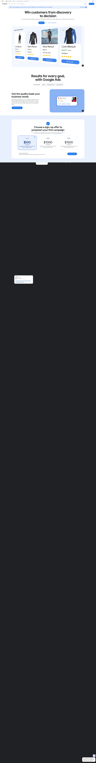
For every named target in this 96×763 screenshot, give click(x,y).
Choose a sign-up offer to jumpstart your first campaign (48, 128)
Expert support (21, 3)
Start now (92, 3)
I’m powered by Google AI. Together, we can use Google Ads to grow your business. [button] (88, 759)
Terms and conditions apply (57, 133)
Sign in (85, 3)
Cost (17, 3)
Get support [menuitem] (26, 1)
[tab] (36, 84)
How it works (13, 3)
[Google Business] (3, 1)
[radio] (27, 143)
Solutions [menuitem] (13, 1)
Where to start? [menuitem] (8, 1)
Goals (9, 3)
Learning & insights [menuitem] (19, 1)
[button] (83, 66)
